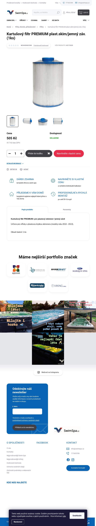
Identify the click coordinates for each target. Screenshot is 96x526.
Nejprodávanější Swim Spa (16, 456)
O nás (9, 448)
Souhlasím (77, 515)
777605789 (75, 453)
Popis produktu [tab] (27, 210)
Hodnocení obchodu (29, 3)
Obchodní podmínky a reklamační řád (19, 471)
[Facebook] (68, 459)
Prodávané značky (13, 3)
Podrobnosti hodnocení (41, 45)
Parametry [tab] (67, 210)
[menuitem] (12, 20)
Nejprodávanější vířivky (15, 459)
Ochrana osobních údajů (15, 467)
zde (64, 516)
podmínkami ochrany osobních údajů (26, 420)
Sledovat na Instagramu (50, 372)
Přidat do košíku (35, 153)
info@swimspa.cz (77, 449)
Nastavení (18, 522)
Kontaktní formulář (78, 468)
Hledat (58, 12)
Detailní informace (14, 163)
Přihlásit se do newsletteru (24, 427)
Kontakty (42, 3)
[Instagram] (73, 459)
